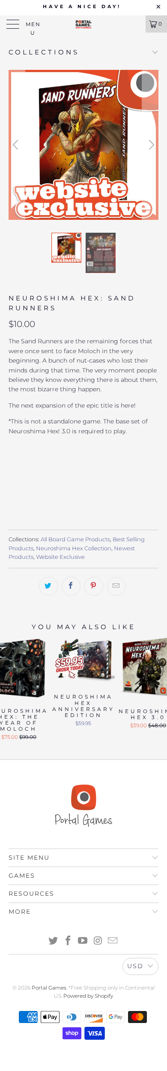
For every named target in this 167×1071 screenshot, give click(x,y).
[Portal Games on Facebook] (68, 941)
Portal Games (49, 987)
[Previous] (16, 145)
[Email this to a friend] (116, 586)
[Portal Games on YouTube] (83, 941)
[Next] (150, 145)
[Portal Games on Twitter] (53, 941)
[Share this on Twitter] (48, 586)
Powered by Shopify (88, 996)
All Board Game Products (75, 539)
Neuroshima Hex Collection (73, 548)
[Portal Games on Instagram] (98, 941)
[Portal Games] (83, 24)
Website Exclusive (60, 557)
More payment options (84, 495)
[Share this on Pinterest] (93, 586)
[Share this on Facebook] (71, 586)
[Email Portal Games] (113, 941)
